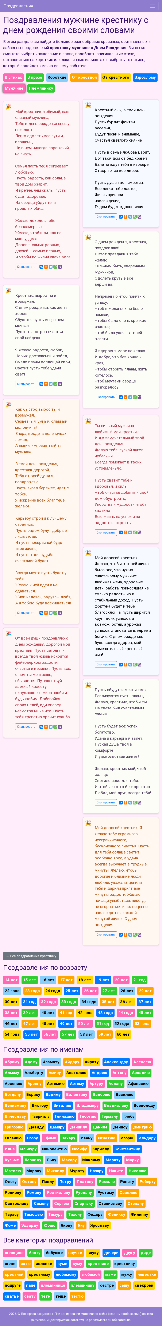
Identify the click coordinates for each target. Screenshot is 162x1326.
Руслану (84, 1192)
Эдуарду (29, 1225)
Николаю (137, 1170)
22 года (12, 990)
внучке (75, 1252)
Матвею (13, 1170)
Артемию (56, 1083)
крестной (14, 1274)
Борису (33, 1094)
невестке (147, 1274)
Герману (110, 1116)
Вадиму (53, 1094)
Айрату (92, 1061)
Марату (113, 1159)
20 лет (121, 979)
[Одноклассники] (46, 267)
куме (62, 1263)
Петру (65, 1181)
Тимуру (55, 1214)
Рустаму (105, 1192)
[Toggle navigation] (153, 6)
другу (129, 1252)
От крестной (84, 77)
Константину (127, 1149)
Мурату (77, 1170)
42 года (85, 1012)
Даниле (100, 1127)
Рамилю (107, 1181)
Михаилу (55, 1170)
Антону (120, 1072)
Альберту (34, 1072)
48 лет (48, 1023)
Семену (41, 1203)
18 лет (84, 979)
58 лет (86, 1034)
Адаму (31, 1061)
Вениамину (15, 1105)
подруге (13, 1285)
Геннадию (64, 1116)
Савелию (128, 1192)
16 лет (48, 979)
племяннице (53, 1285)
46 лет (11, 1023)
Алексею (142, 1061)
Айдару (72, 1061)
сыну (124, 1285)
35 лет (108, 1001)
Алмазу (12, 1072)
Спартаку (83, 1203)
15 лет (29, 979)
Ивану (87, 1138)
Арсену (35, 1083)
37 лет (145, 1001)
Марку (132, 1159)
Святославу (16, 1203)
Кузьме (12, 1159)
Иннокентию (54, 1149)
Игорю (127, 1138)
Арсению (13, 1083)
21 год (139, 979)
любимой (91, 1274)
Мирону (33, 1170)
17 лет (66, 979)
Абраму (12, 1061)
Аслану (116, 1083)
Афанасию (138, 1083)
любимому (66, 1274)
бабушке (54, 1252)
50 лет (84, 1023)
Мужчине (14, 88)
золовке (44, 1263)
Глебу (129, 1116)
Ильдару (147, 1138)
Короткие (57, 77)
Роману (34, 1192)
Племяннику (41, 88)
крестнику (124, 1263)
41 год (66, 1012)
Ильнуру (28, 1149)
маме (110, 1274)
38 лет (11, 1012)
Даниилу (78, 1127)
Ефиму (49, 1138)
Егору (32, 1138)
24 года (52, 990)
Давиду (36, 1127)
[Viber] (60, 267)
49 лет (66, 1023)
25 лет (72, 990)
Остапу (29, 1181)
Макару (69, 1159)
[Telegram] (51, 267)
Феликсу (116, 1214)
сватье (12, 1296)
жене (10, 1263)
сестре (107, 1285)
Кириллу (100, 1149)
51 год (103, 1023)
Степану (136, 1203)
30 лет (11, 1001)
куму (77, 1263)
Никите (116, 1170)
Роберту (148, 1181)
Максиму (91, 1159)
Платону (85, 1181)
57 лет (68, 1034)
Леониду (32, 1159)
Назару (97, 1170)
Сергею (61, 1203)
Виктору (40, 1105)
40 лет (48, 1012)
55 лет (31, 1034)
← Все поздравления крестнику (31, 956)
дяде (146, 1252)
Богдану (13, 1094)
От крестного (115, 77)
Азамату (51, 1061)
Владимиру (88, 1105)
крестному (39, 1274)
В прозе (34, 77)
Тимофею (33, 1214)
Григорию (14, 1127)
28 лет (127, 990)
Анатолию (76, 1072)
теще (60, 1296)
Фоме (10, 1225)
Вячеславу (15, 1116)
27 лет (108, 990)
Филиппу (139, 1214)
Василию (124, 1094)
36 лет (126, 1001)
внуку (93, 1252)
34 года (89, 1001)
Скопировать (26, 266)
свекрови (144, 1285)
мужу (126, 1274)
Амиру (55, 1072)
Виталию (62, 1105)
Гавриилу (40, 1116)
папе (30, 1285)
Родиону (13, 1192)
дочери (111, 1252)
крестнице (98, 1263)
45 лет (145, 1012)
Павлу (48, 1181)
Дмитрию (142, 1127)
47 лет (29, 1023)
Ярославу (99, 1225)
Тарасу (12, 1214)
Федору (95, 1214)
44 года (125, 1012)
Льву (51, 1159)
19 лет (103, 979)
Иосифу (79, 1149)
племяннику (82, 1285)
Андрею (99, 1072)
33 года (68, 1001)
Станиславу (110, 1203)
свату (30, 1296)
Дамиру (57, 1127)
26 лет (90, 990)
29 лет (145, 990)
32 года (48, 1001)
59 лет (105, 1034)
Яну (81, 1225)
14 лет (11, 979)
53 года (142, 1023)
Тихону (75, 1214)
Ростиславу (58, 1192)
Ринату (127, 1181)
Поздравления (18, 5)
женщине (14, 1252)
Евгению (13, 1138)
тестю (77, 1296)
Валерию (101, 1094)
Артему (77, 1083)
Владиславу (116, 1105)
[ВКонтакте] (41, 267)
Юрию (49, 1225)
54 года (12, 1034)
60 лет (123, 1034)
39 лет (29, 1012)
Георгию (88, 1116)
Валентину (76, 1094)
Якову (66, 1225)
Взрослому (145, 77)
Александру (116, 1061)
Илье (10, 1149)
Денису (120, 1127)
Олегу (11, 1181)
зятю (26, 1263)
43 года (105, 1012)
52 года (122, 1023)
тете (45, 1296)
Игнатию (106, 1138)
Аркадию (141, 1072)
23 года (32, 990)
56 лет (49, 1034)
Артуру (96, 1083)
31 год (29, 1001)
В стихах (13, 77)
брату (34, 1252)
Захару (68, 1138)
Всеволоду (144, 1105)
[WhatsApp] (55, 267)
